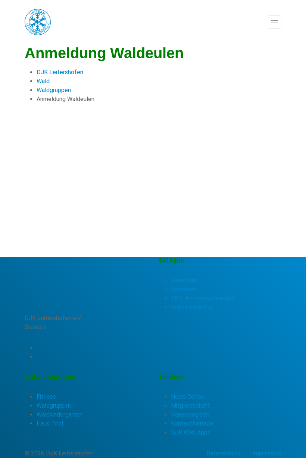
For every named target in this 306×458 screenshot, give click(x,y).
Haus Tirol (50, 423)
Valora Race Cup (192, 307)
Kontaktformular (192, 423)
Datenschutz (223, 453)
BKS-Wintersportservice (203, 298)
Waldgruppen (54, 90)
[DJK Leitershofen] (38, 21)
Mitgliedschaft (190, 405)
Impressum (266, 453)
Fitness (46, 396)
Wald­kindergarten (59, 414)
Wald (43, 81)
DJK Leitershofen (60, 72)
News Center (188, 396)
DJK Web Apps (190, 432)
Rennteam (184, 280)
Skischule (183, 289)
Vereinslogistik (190, 414)
